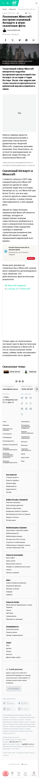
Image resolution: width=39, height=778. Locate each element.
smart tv (9, 709)
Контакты (24, 441)
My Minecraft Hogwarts (15, 285)
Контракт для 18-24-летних (15, 539)
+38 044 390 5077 (27, 389)
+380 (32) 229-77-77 (15, 742)
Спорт (8, 643)
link (22, 398)
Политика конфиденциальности (10, 449)
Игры (23, 461)
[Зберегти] (33, 40)
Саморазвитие (11, 616)
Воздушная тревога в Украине (17, 511)
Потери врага (11, 520)
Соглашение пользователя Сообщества (25, 427)
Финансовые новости (14, 564)
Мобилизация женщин (14, 536)
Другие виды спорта (13, 657)
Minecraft (25, 289)
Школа (8, 610)
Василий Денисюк (13, 30)
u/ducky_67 (12, 289)
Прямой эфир (11, 483)
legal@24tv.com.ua (28, 744)
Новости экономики (14, 555)
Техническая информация (25, 437)
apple (24, 703)
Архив (23, 454)
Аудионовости (11, 489)
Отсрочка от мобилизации (15, 542)
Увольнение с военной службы (17, 530)
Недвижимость (12, 627)
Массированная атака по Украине (18, 514)
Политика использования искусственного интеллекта (8, 455)
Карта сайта (25, 457)
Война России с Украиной (17, 500)
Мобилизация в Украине (16, 528)
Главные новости (12, 477)
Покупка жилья (11, 632)
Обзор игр (12, 9)
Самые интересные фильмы (16, 583)
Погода (8, 492)
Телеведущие (7, 437)
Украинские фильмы (13, 586)
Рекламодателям (8, 441)
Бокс (7, 645)
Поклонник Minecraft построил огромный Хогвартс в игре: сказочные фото (27, 9)
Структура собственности (26, 449)
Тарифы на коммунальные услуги (18, 567)
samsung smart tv (24, 709)
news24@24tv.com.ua (10, 389)
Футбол (8, 648)
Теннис (8, 651)
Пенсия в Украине (12, 573)
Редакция (6, 425)
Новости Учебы (12, 602)
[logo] (14, 3)
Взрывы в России (12, 517)
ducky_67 (15, 34)
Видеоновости (11, 486)
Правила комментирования (27, 432)
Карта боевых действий (14, 505)
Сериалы (9, 595)
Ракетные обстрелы (13, 502)
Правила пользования (10, 444)
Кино (8, 580)
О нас (4, 421)
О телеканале (7, 434)
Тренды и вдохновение (14, 635)
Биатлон (9, 654)
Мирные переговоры (13, 508)
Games (4, 9)
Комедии (9, 592)
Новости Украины (12, 480)
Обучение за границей (14, 619)
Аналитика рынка (12, 629)
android (9, 703)
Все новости (11, 475)
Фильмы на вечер (12, 589)
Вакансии (24, 445)
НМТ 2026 (9, 613)
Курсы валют (10, 561)
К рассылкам (14, 689)
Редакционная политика (7, 429)
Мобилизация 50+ (12, 533)
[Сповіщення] (36, 3)
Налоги (8, 570)
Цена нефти (10, 558)
